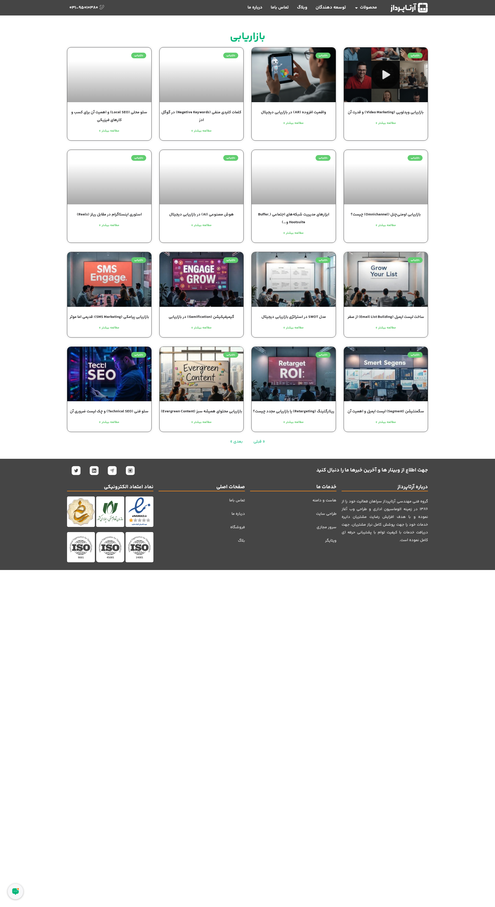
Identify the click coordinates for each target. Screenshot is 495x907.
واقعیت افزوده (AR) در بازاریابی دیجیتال (293, 112)
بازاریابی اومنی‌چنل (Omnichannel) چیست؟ (386, 215)
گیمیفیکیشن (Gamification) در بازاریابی (201, 317)
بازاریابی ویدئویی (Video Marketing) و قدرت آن (386, 112)
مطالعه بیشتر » (386, 123)
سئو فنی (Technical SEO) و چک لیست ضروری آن (109, 411)
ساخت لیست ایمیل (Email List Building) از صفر (386, 317)
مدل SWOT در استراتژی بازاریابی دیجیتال (293, 317)
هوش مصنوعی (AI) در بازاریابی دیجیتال (201, 215)
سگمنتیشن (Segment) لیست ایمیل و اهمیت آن (386, 411)
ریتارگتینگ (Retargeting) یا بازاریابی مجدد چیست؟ (293, 411)
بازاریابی (247, 37)
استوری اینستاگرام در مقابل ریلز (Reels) (109, 215)
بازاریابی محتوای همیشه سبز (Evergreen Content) (201, 411)
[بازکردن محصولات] (356, 7)
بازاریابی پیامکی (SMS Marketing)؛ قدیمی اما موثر (109, 317)
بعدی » (236, 441)
